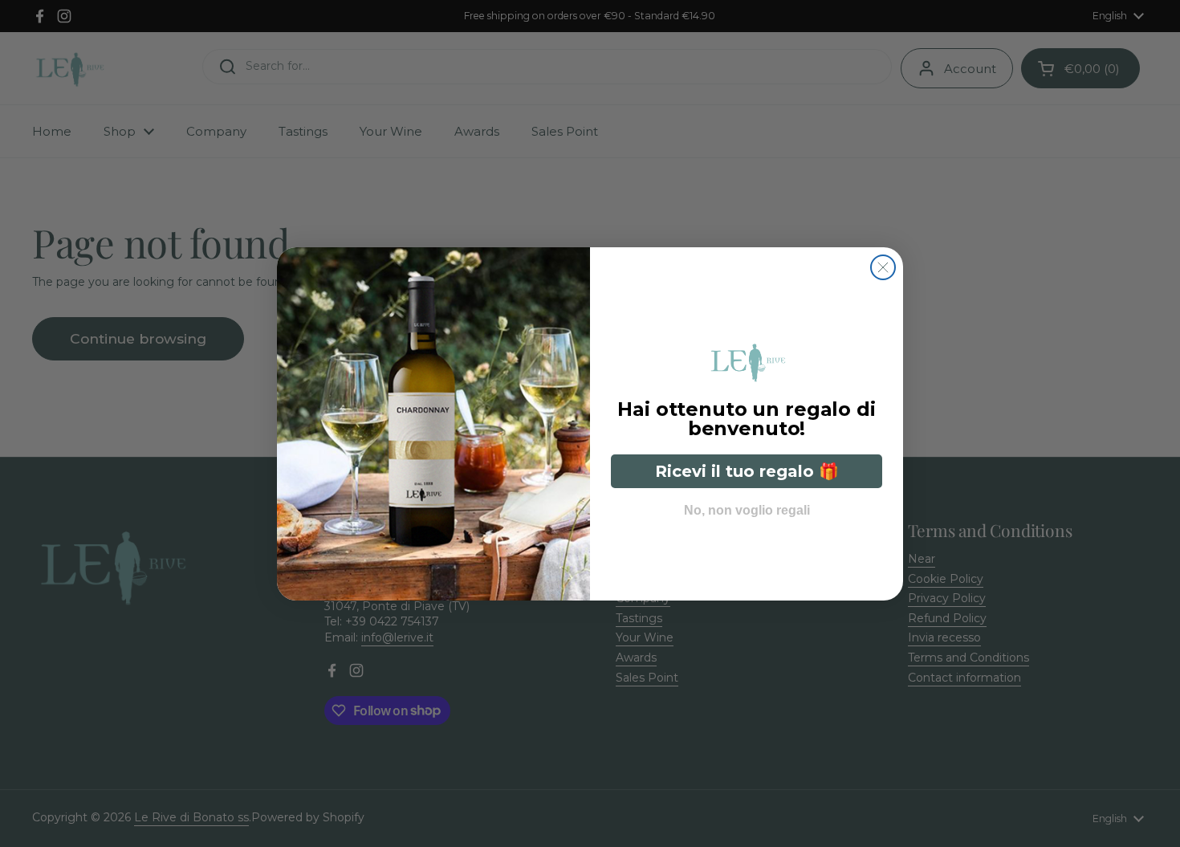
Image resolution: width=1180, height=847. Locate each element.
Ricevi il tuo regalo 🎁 (747, 471)
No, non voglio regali (747, 506)
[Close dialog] (883, 267)
